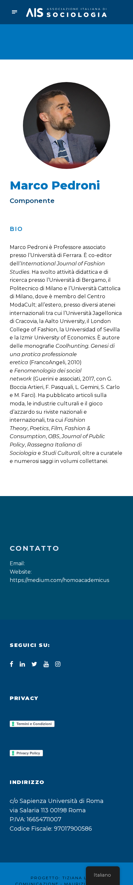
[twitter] (34, 664)
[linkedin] (22, 664)
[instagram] (57, 664)
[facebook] (11, 664)
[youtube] (46, 664)
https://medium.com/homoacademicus (59, 580)
